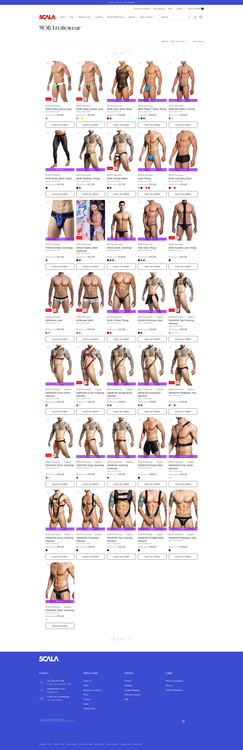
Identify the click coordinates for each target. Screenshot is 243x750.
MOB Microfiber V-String (182, 109)
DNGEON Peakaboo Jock (182, 538)
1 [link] (114, 53)
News (170, 9)
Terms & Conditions (174, 681)
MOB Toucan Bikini (117, 178)
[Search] (189, 17)
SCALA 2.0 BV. (59, 744)
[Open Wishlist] (201, 17)
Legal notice (138, 744)
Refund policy (99, 744)
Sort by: (165, 41)
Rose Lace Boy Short (180, 178)
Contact (128, 681)
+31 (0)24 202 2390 (55, 681)
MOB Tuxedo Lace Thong (182, 248)
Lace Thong (144, 178)
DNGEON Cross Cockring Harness (90, 394)
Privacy (169, 685)
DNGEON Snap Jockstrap (90, 465)
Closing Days (89, 708)
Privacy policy (72, 744)
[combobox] (175, 17)
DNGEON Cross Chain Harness (58, 394)
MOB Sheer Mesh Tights (59, 178)
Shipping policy (126, 744)
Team (85, 685)
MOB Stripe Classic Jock (89, 109)
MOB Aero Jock (54, 320)
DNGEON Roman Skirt (150, 320)
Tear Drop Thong (147, 248)
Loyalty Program (132, 690)
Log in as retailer (60, 125)
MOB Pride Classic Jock (59, 109)
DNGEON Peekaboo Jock (182, 393)
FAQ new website (132, 695)
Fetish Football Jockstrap (59, 248)
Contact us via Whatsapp (58, 697)
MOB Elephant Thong (88, 178)
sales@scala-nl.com (56, 689)
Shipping (128, 685)
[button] (63, 17)
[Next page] (128, 53)
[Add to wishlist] (48, 63)
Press (86, 695)
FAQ (127, 699)
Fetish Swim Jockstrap (119, 248)
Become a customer (142, 9)
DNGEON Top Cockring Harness (181, 322)
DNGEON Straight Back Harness (151, 539)
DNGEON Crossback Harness (149, 394)
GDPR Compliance (174, 690)
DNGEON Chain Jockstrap (60, 465)
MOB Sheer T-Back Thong (152, 109)
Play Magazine (159, 9)
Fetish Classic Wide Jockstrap (87, 249)
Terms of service (113, 744)
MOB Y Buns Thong (118, 320)
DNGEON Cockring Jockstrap (117, 467)
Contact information (86, 744)
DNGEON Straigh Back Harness (119, 394)
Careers (87, 699)
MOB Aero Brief (84, 320)
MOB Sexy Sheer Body (119, 109)
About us (87, 681)
